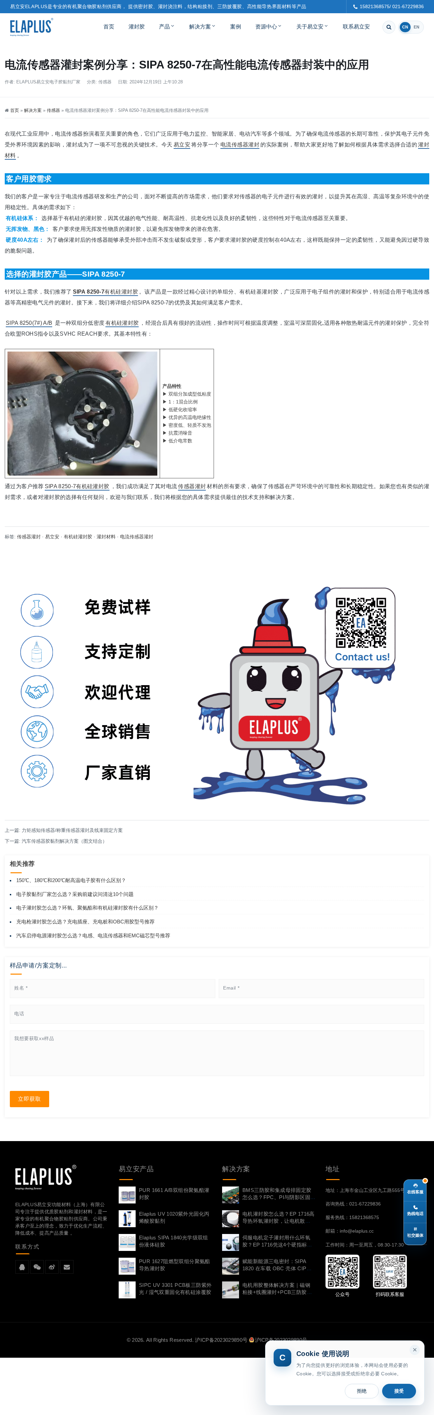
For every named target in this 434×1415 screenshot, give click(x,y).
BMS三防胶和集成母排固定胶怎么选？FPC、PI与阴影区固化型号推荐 (277, 1197)
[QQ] (22, 1267)
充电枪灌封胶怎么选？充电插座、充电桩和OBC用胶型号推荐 (85, 921)
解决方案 (200, 26)
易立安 (182, 144)
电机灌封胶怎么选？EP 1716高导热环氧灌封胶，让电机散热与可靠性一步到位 (278, 1221)
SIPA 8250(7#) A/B (29, 323)
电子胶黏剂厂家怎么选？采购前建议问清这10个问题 (75, 894)
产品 (164, 26)
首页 (108, 26)
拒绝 (362, 1391)
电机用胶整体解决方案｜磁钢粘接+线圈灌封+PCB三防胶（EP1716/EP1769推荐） (276, 1292)
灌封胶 (137, 26)
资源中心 (266, 26)
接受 (399, 1391)
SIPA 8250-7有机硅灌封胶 (77, 486)
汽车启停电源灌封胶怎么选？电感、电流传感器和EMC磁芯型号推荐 (93, 935)
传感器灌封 (192, 486)
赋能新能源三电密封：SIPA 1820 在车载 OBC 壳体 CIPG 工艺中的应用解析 (276, 1268)
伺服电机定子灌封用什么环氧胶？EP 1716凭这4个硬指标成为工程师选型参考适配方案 (277, 1245)
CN (405, 27)
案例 (235, 26)
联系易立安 (356, 26)
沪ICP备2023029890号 (221, 1340)
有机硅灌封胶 (105, 292)
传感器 (105, 81)
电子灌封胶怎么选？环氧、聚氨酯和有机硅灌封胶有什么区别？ (87, 908)
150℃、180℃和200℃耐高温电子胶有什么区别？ (71, 880)
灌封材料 (106, 536)
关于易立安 (309, 26)
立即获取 (29, 1099)
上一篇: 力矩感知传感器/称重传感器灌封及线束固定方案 (64, 830)
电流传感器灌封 (239, 144)
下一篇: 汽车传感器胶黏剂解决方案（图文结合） (56, 841)
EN (416, 27)
